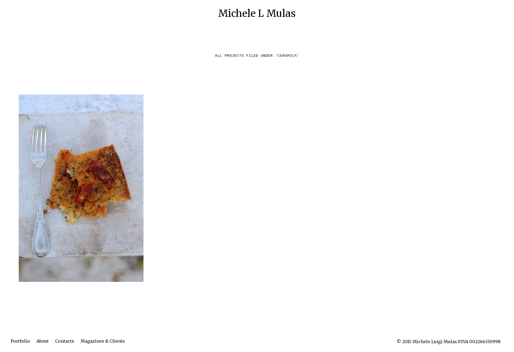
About (42, 341)
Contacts (64, 341)
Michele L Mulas (257, 13)
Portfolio (20, 341)
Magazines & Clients (103, 341)
